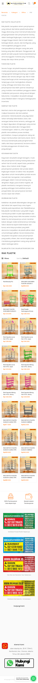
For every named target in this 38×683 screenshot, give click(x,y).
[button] (5, 646)
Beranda (5, 12)
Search (29, 3)
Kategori (15, 12)
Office (24, 12)
